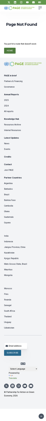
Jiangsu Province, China (14, 247)
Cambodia (8, 206)
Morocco (8, 288)
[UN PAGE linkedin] (15, 2)
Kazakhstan (9, 253)
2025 (6, 100)
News (6, 143)
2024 (6, 106)
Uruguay (7, 322)
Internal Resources (12, 130)
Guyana (7, 222)
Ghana (6, 211)
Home (10, 50)
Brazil (6, 194)
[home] (23, 66)
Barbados (8, 189)
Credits (7, 157)
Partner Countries (13, 177)
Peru (6, 294)
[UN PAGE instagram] (21, 2)
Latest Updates (11, 138)
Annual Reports (11, 94)
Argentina (8, 183)
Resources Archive (12, 124)
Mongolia (8, 275)
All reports (8, 111)
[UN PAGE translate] (39, 2)
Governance (9, 87)
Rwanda (7, 299)
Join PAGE (8, 170)
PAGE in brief (10, 75)
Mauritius (8, 269)
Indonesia (8, 241)
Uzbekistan (9, 328)
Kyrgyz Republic (11, 258)
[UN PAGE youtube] (27, 2)
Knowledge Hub (11, 119)
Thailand (8, 316)
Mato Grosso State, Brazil (15, 264)
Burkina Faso (10, 200)
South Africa (9, 311)
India (6, 236)
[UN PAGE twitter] (9, 2)
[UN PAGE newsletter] (33, 2)
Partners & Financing (13, 81)
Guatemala (8, 217)
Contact (8, 164)
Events (7, 149)
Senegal (7, 305)
